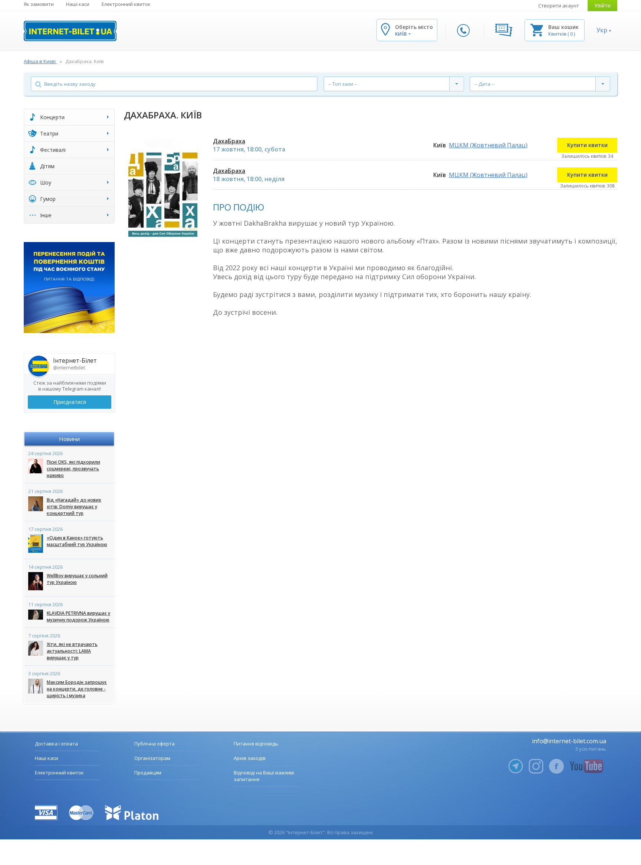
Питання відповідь (256, 743)
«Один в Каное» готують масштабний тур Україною (77, 541)
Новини (69, 439)
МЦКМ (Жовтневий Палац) (488, 145)
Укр (601, 30)
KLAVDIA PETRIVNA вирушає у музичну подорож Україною (78, 616)
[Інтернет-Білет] (70, 31)
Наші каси (77, 4)
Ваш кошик (563, 26)
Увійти (602, 5)
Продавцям (147, 772)
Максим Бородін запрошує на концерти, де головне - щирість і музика (77, 689)
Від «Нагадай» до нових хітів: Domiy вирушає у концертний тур (74, 506)
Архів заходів (250, 758)
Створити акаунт (558, 5)
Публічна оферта (154, 743)
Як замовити (39, 4)
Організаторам (152, 758)
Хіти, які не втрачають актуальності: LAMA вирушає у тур (72, 651)
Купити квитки (587, 144)
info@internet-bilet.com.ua (569, 741)
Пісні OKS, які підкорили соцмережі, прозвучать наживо (73, 469)
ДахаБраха (229, 141)
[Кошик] (536, 29)
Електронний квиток (126, 4)
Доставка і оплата (56, 743)
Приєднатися (69, 401)
